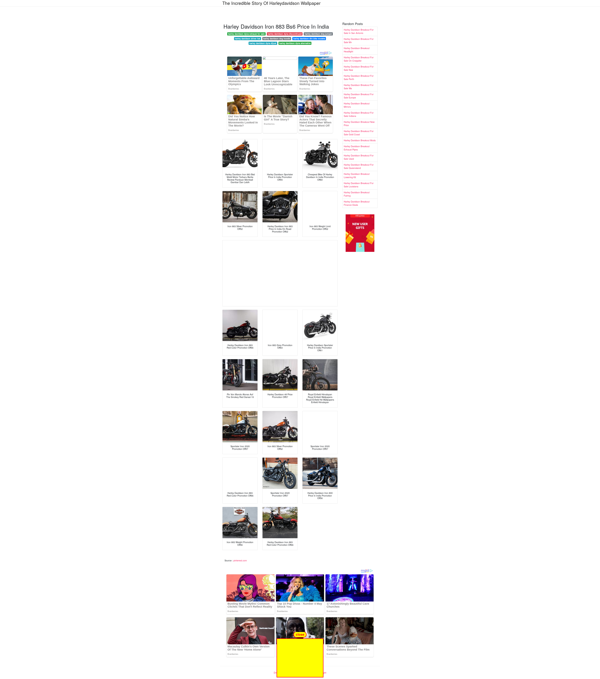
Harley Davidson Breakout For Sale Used (359, 157)
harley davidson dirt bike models (309, 38)
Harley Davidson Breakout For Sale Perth (359, 77)
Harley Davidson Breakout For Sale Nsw (359, 68)
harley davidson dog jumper (318, 33)
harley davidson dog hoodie (276, 38)
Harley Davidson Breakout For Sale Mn (359, 40)
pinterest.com (240, 560)
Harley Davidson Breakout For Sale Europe (359, 96)
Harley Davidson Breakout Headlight (357, 50)
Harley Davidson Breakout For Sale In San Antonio (359, 31)
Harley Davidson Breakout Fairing (357, 194)
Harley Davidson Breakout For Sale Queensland (359, 166)
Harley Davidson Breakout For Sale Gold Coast (359, 133)
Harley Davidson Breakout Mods (360, 140)
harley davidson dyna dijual (262, 43)
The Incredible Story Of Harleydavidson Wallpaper (271, 3)
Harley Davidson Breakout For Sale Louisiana (359, 185)
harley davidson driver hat (247, 38)
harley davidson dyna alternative (295, 43)
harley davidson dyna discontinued (285, 33)
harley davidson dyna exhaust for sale (246, 33)
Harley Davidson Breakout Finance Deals (357, 203)
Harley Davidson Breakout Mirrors (357, 105)
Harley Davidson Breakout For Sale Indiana (359, 114)
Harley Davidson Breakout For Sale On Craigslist (359, 59)
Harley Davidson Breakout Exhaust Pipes (357, 148)
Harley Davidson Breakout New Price (359, 123)
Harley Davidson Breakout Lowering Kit (357, 175)
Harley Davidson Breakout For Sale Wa (359, 86)
